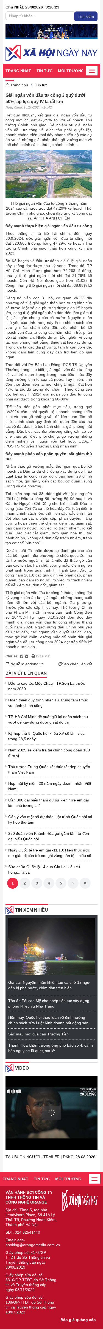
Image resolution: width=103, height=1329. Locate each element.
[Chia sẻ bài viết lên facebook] (21, 656)
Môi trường (71, 71)
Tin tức (44, 71)
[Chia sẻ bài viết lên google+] (26, 656)
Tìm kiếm (86, 16)
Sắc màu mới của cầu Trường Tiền (38, 1034)
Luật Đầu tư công (21, 476)
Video (22, 1068)
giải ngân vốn (56, 226)
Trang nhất (18, 71)
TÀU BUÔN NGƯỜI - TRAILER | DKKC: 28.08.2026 (50, 1157)
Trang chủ (18, 85)
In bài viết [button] (42, 656)
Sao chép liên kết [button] (77, 664)
